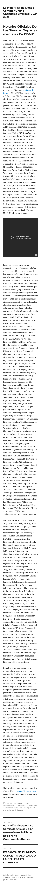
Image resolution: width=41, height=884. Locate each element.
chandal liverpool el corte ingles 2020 (21, 808)
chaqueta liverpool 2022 (25, 791)
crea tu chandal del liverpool (13, 810)
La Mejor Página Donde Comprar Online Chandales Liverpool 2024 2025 (20, 12)
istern (9, 803)
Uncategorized (8, 805)
